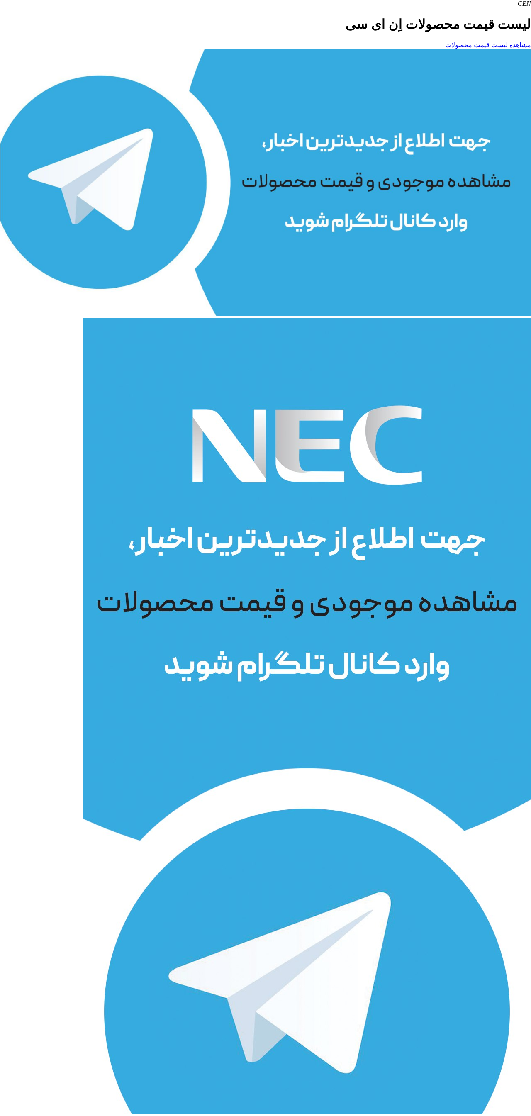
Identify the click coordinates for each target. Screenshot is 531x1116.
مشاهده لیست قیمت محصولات (488, 45)
